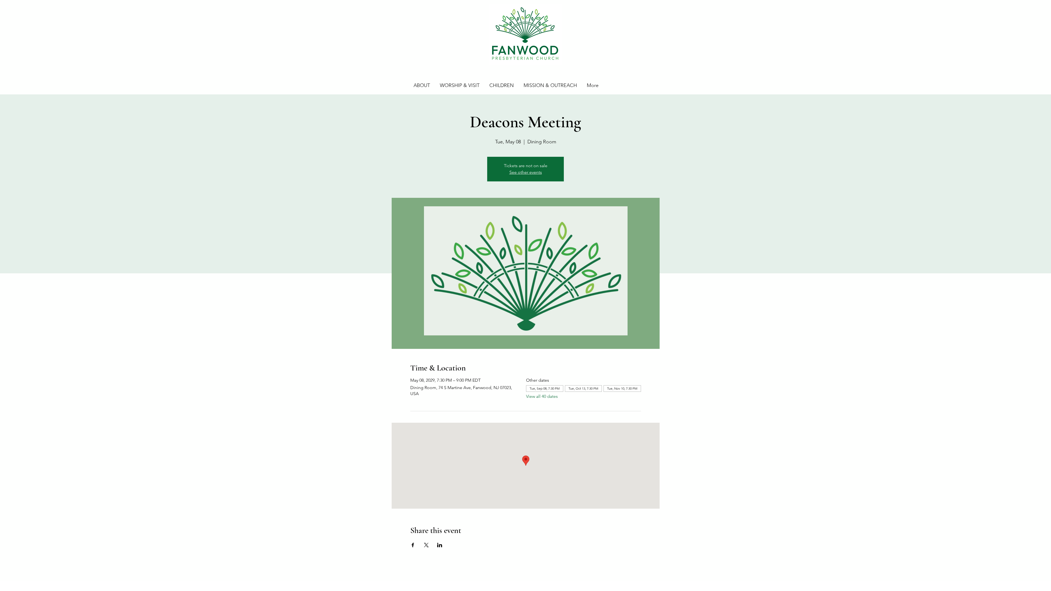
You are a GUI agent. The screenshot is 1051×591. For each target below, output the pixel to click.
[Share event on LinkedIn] (439, 545)
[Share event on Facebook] (412, 545)
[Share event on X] (426, 545)
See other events (525, 172)
